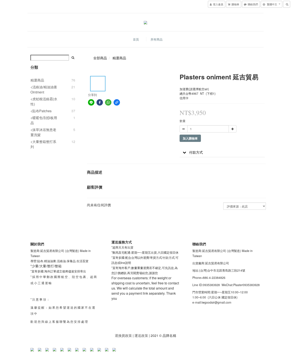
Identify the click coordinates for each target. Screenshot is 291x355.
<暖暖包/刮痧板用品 (43, 120)
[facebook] (100, 102)
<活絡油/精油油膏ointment (43, 89)
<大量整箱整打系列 (43, 144)
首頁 (136, 39)
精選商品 (37, 80)
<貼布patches (41, 110)
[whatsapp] (108, 102)
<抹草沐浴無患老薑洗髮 (43, 132)
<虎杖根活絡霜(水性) (43, 101)
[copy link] (117, 102)
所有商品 (157, 39)
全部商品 (100, 57)
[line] (91, 102)
